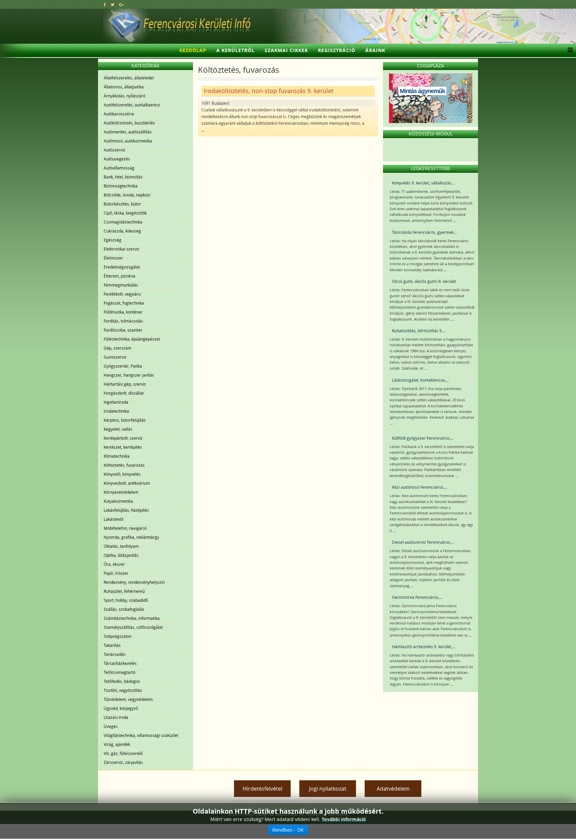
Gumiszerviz (115, 357)
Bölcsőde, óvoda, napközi (127, 194)
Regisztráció (336, 50)
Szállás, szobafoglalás (124, 609)
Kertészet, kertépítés (123, 447)
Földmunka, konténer (123, 312)
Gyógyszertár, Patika (123, 366)
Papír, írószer (116, 573)
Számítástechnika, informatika (132, 618)
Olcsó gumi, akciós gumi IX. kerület (424, 281)
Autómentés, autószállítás (128, 131)
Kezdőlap (192, 50)
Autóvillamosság (119, 167)
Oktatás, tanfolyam (121, 546)
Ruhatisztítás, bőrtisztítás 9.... (419, 330)
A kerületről (235, 50)
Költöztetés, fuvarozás (124, 465)
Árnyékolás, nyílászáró (124, 95)
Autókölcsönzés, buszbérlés (129, 122)
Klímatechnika (117, 456)
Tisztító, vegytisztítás (123, 690)
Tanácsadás (115, 654)
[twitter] (112, 4)
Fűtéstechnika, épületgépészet (132, 339)
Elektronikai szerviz (121, 249)
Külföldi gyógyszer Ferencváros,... (423, 438)
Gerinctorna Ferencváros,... (417, 597)
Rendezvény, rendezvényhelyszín (134, 582)
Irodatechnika (116, 411)
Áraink (375, 50)
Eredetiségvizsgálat (122, 267)
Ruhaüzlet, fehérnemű (124, 591)
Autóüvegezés (117, 158)
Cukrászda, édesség (122, 231)
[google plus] (121, 4)
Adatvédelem (393, 788)
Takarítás (112, 645)
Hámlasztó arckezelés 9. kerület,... (423, 646)
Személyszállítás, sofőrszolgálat (133, 627)
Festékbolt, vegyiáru (122, 294)
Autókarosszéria (119, 113)
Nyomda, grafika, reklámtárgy (131, 537)
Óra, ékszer (114, 564)
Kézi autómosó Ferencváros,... (419, 487)
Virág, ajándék (117, 744)
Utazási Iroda (116, 717)
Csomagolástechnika (123, 222)
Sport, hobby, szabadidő (126, 600)
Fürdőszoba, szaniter (123, 330)
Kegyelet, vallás (118, 429)
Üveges (111, 726)
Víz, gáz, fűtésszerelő (123, 753)
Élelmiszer (113, 258)
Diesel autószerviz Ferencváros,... (423, 542)
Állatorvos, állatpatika (124, 86)
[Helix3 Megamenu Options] (568, 50)
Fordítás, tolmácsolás (123, 321)
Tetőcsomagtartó (119, 672)
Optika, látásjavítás (121, 555)
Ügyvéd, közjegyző (121, 708)
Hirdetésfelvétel (262, 788)
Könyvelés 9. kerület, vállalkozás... (423, 182)
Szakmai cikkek (286, 50)
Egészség (112, 240)
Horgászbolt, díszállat (124, 393)
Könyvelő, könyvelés (122, 474)
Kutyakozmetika (118, 501)
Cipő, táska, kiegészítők (125, 213)
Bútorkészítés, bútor (122, 203)
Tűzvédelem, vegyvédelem (128, 699)
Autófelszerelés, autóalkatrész (132, 104)
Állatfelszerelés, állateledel (129, 77)
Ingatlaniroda (116, 402)
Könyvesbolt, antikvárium (127, 483)
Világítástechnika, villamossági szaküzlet (141, 735)
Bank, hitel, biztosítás (123, 176)
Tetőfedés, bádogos (122, 681)
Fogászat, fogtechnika (124, 303)
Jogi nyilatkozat (327, 788)
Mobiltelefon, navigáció (125, 528)
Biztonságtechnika (121, 185)
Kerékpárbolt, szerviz (123, 438)
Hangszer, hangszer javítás (129, 375)
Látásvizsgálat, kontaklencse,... (420, 380)
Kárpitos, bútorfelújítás (125, 420)
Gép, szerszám (117, 348)
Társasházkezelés (120, 663)
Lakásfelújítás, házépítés (126, 510)
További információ (344, 819)
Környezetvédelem (121, 492)
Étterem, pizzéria (119, 276)
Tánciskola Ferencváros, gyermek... (424, 232)
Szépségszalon (117, 636)
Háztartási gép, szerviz (125, 384)
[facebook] (105, 4)
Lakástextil (113, 519)
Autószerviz (114, 149)
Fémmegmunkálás (121, 285)
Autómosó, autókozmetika (128, 140)
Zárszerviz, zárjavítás (123, 762)
